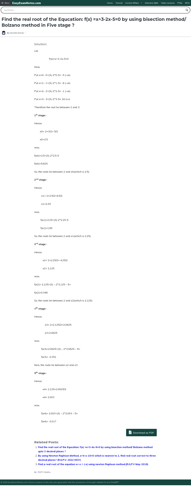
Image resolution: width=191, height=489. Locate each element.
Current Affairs (132, 3)
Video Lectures (168, 3)
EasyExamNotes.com (26, 3)
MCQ (187, 3)
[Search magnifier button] (187, 10)
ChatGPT (115, 482)
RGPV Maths (44, 472)
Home (110, 3)
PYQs (179, 3)
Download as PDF (143, 432)
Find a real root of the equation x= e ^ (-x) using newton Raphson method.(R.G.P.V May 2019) (93, 464)
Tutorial (118, 3)
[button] (5, 3)
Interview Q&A (151, 3)
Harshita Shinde (17, 33)
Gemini (100, 482)
